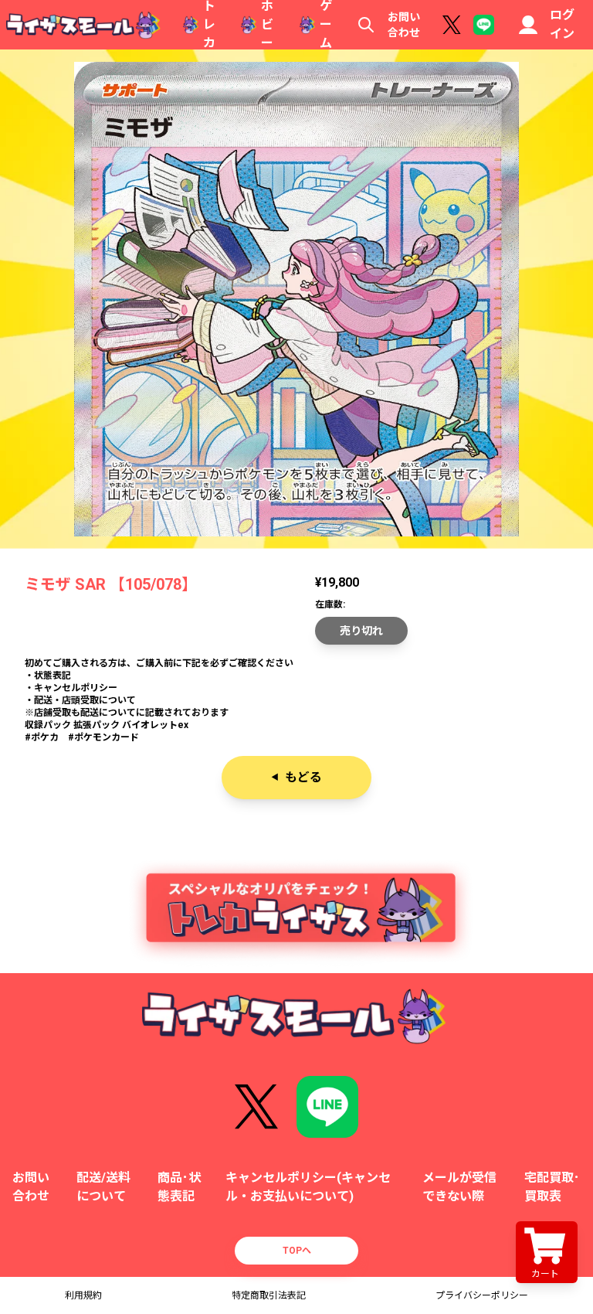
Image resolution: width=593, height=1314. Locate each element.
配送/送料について (103, 1186)
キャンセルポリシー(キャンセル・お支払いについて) (308, 1186)
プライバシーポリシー (481, 1295)
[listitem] (296, 694)
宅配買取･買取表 (552, 1186)
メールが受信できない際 (459, 1186)
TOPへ (297, 1250)
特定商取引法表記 (269, 1295)
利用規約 (83, 1295)
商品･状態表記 (179, 1186)
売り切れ (361, 631)
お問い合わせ (404, 25)
